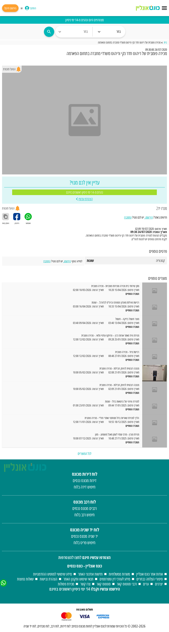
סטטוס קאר (104, 583)
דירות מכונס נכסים (84, 480)
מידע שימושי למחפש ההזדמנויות (52, 574)
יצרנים (159, 583)
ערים (146, 583)
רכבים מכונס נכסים (84, 508)
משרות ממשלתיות (119, 574)
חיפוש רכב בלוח (84, 515)
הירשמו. (148, 217)
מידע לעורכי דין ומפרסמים (115, 578)
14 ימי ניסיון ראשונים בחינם (69, 589)
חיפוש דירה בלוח (84, 487)
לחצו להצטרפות (69, 557)
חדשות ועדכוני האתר (90, 574)
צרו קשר (85, 583)
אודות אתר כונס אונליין (149, 574)
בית (165, 42)
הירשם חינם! (10, 8)
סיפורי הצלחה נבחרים (149, 578)
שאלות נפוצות (25, 578)
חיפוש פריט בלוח (84, 542)
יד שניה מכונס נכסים (84, 536)
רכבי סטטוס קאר (127, 583)
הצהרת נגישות (48, 578)
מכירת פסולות (66, 583)
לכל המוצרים (84, 453)
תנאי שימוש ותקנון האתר (78, 578)
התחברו (127, 217)
